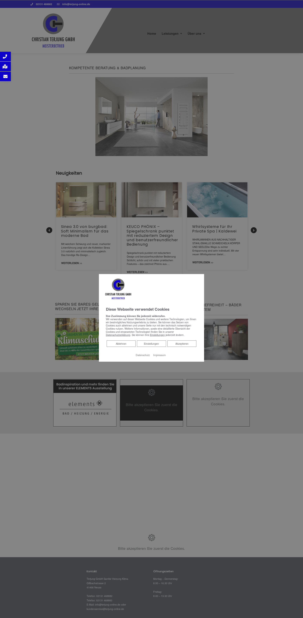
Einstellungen (151, 343)
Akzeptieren (181, 343)
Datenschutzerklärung (118, 335)
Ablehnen (121, 343)
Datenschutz (143, 355)
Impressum (159, 355)
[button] (5, 56)
